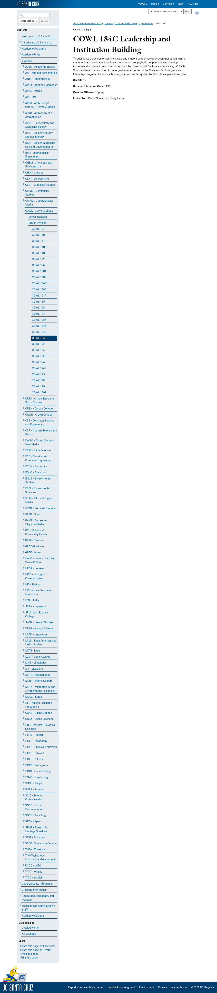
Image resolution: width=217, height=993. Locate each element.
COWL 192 (38, 344)
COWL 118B (39, 247)
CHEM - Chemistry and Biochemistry (38, 164)
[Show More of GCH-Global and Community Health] (23, 529)
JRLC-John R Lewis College (37, 614)
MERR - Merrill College (38, 680)
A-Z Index (193, 3)
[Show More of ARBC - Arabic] (23, 90)
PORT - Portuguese (36, 765)
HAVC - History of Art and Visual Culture (40, 560)
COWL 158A (39, 289)
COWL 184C (39, 338)
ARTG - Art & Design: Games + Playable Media (40, 105)
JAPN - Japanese (35, 606)
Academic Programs (34, 48)
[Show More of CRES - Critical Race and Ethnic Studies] (23, 398)
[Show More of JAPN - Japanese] (23, 606)
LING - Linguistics (36, 662)
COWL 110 (38, 234)
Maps (181, 3)
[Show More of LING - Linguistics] (23, 662)
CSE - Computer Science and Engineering (39, 422)
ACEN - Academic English (40, 66)
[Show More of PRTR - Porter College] (23, 770)
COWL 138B (39, 277)
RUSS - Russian (34, 789)
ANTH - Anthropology (37, 79)
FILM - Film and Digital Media (38, 500)
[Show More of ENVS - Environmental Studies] (23, 478)
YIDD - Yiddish (34, 877)
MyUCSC (142, 3)
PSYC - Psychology (36, 777)
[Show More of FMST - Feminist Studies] (23, 507)
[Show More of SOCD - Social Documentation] (23, 804)
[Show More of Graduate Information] (20, 889)
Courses (27, 60)
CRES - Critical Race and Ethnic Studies (39, 400)
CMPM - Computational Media (39, 202)
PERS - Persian (34, 734)
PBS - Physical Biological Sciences (40, 727)
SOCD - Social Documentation (34, 807)
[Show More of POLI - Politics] (23, 758)
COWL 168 (38, 307)
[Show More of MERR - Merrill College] (23, 680)
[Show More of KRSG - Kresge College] (23, 628)
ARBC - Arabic (33, 91)
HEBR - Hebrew (34, 568)
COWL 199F (39, 392)
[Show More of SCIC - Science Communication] (23, 795)
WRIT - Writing (33, 871)
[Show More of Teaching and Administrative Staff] (20, 905)
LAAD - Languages (36, 634)
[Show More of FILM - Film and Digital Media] (23, 497)
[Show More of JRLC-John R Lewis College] (23, 612)
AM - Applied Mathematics (41, 72)
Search (44, 21)
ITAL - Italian (32, 600)
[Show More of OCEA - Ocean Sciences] (23, 718)
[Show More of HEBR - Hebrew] (23, 567)
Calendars (168, 3)
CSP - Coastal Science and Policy (41, 432)
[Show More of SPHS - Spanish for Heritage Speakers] (23, 827)
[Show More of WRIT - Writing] (23, 871)
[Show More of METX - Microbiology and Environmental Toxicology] (23, 686)
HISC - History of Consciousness (35, 576)
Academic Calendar (33, 915)
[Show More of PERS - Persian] (23, 734)
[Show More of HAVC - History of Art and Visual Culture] (23, 558)
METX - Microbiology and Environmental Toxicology (40, 688)
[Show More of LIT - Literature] (23, 668)
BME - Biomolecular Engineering (37, 154)
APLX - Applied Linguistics (41, 85)
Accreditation (179, 987)
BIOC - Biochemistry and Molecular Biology (39, 125)
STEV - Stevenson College (41, 843)
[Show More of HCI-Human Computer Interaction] (23, 589)
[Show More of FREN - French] (23, 514)
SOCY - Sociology (35, 815)
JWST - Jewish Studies (39, 622)
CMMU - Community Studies (37, 192)
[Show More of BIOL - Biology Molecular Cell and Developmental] (23, 142)
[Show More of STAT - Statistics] (23, 837)
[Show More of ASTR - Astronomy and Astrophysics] (23, 112)
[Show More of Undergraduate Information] (20, 883)
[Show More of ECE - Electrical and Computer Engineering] (23, 456)
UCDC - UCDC (33, 865)
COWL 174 (38, 313)
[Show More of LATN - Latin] (23, 650)
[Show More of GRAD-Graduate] (23, 545)
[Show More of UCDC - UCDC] (23, 865)
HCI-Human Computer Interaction (38, 592)
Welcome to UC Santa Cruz (38, 36)
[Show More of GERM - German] (23, 539)
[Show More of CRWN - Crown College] (23, 414)
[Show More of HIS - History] (23, 584)
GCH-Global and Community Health (36, 532)
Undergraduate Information (37, 883)
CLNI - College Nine (37, 178)
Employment (146, 987)
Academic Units (31, 54)
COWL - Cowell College (39, 210)
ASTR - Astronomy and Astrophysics (38, 115)
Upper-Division (37, 222)
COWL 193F (39, 356)
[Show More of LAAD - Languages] (23, 634)
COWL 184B (39, 332)
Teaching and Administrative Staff (38, 907)
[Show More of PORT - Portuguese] (23, 764)
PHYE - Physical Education (41, 747)
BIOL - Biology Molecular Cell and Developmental (40, 144)
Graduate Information (34, 889)
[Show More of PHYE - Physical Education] (23, 746)
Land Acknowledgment (121, 987)
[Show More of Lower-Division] (26, 216)
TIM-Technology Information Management (40, 857)
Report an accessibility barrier (85, 987)
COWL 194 (38, 362)
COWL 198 (38, 380)
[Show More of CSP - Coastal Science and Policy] (23, 430)
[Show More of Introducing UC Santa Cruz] (20, 42)
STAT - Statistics (35, 837)
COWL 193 (38, 350)
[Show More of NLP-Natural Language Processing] (23, 702)
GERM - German (34, 540)
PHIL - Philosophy (36, 741)
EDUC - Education (35, 472)
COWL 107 (38, 228)
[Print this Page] (197, 13)
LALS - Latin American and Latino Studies (40, 642)
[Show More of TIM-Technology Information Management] (23, 855)
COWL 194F (39, 368)
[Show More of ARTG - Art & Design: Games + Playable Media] (23, 102)
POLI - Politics (34, 759)
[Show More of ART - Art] (23, 96)
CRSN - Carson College (39, 408)
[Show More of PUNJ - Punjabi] (23, 782)
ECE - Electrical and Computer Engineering (38, 458)
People (155, 3)
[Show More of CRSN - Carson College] (23, 408)
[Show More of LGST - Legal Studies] (23, 656)
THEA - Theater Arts (37, 849)
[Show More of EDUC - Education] (23, 472)
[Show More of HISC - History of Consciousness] (23, 574)
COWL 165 (38, 301)
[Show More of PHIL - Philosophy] (23, 740)
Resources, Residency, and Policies (38, 897)
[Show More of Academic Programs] (20, 48)
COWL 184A (39, 325)
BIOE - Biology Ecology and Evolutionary (39, 134)
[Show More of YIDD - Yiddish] (23, 877)
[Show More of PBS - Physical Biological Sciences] (23, 724)
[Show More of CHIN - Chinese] (23, 172)
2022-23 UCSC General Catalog (88, 23)
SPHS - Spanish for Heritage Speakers (36, 829)
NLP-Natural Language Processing (38, 704)
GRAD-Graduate (34, 546)
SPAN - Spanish (34, 821)
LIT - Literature (34, 668)
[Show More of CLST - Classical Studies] (23, 184)
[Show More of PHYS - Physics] (23, 752)
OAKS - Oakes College (38, 712)
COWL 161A (39, 295)
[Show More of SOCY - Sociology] (23, 814)
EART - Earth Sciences (38, 450)
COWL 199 (38, 386)
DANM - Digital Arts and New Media (39, 442)
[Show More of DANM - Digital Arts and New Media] (23, 440)
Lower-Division (38, 216)
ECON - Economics (36, 466)
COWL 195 (38, 374)
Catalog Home (30, 927)
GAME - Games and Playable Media (36, 522)
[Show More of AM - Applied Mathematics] (23, 72)
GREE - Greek (33, 552)
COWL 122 (38, 259)
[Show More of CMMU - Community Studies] (23, 190)
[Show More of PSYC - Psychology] (23, 776)
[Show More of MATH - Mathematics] (23, 674)
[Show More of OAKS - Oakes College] (23, 712)
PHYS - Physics (34, 753)
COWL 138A (39, 271)
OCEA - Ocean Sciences (39, 719)
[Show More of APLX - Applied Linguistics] (23, 84)
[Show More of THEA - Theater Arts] (23, 849)
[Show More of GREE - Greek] (23, 552)
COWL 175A (39, 319)
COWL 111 (38, 241)
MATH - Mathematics (37, 674)
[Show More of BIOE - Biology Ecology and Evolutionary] (23, 132)
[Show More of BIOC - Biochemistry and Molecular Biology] (23, 122)
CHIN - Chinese (34, 172)
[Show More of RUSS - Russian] (23, 789)
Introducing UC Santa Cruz (37, 42)
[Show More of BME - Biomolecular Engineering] (23, 152)
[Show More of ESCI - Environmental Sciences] (23, 487)
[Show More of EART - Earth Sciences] (23, 449)
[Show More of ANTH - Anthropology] (23, 78)
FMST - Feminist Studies (40, 508)
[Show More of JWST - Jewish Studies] (23, 621)
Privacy (162, 987)
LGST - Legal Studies (37, 656)
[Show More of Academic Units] (20, 54)
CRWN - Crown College (39, 414)
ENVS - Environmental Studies (38, 480)
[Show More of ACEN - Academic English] (23, 66)
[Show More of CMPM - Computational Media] (23, 200)
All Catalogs (29, 933)
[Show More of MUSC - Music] (23, 696)
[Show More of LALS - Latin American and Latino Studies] (23, 640)
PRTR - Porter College (38, 771)
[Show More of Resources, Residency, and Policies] (20, 895)
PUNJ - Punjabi (34, 783)
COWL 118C (39, 253)
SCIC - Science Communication (34, 797)
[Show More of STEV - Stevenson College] (23, 842)
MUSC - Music (33, 696)
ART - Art (30, 97)
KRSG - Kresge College (39, 628)
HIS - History (33, 584)
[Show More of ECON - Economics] (23, 465)
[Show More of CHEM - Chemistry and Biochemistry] (23, 162)
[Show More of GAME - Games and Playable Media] (23, 519)
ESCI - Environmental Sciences (37, 490)
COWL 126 (38, 265)
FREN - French (33, 514)
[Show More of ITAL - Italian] (23, 599)
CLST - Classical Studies (40, 184)
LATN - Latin (32, 650)
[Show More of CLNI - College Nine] (23, 178)
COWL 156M (39, 283)
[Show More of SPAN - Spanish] (23, 821)
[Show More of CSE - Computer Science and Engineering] (23, 420)
